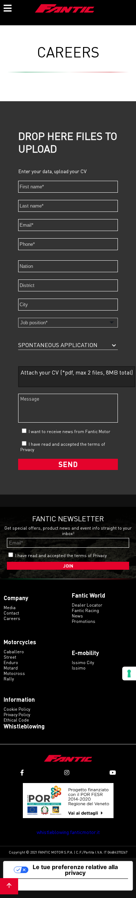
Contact (11, 613)
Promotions (83, 621)
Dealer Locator (87, 605)
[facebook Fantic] (22, 773)
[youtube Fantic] (113, 773)
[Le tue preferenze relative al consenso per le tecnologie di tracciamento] (129, 673)
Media (10, 607)
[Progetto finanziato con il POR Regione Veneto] (68, 800)
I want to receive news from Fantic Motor (69, 431)
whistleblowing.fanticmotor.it (68, 832)
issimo (79, 668)
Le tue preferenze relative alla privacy (75, 869)
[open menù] (7, 7)
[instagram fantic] (66, 773)
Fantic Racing (85, 610)
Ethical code (16, 720)
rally (9, 678)
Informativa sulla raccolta (44, 884)
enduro (11, 662)
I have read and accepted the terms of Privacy (61, 555)
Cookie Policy (17, 709)
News (77, 616)
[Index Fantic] (64, 9)
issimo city (83, 662)
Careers (12, 618)
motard (11, 668)
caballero (14, 651)
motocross (14, 673)
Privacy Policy (17, 714)
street (10, 657)
